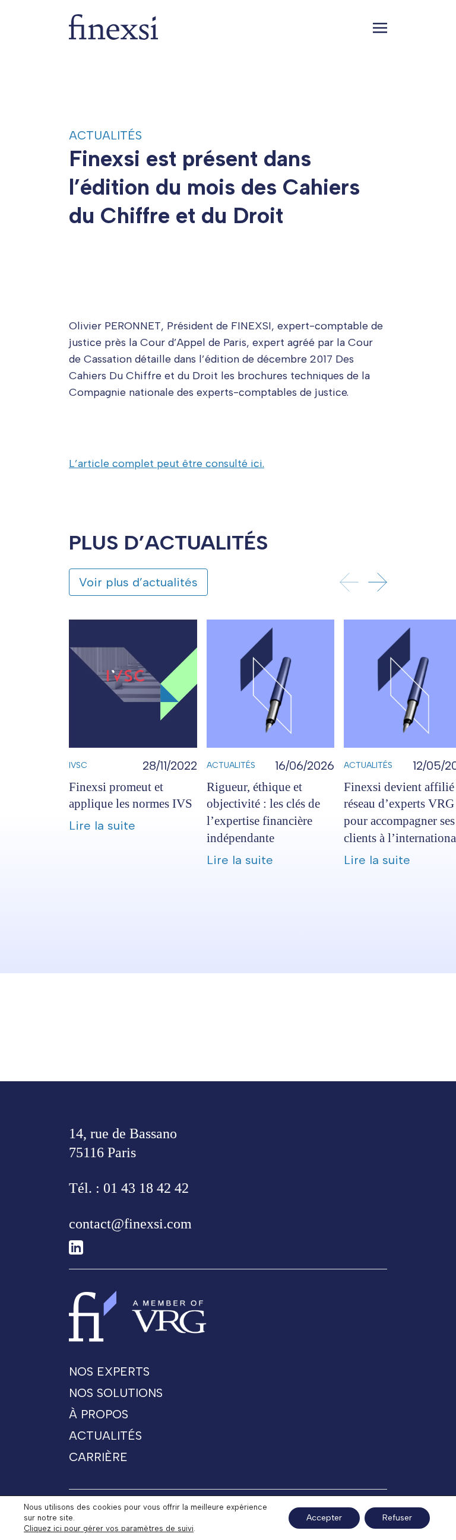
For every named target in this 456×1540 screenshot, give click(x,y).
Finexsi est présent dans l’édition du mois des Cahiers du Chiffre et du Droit (214, 186)
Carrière (98, 1457)
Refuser (397, 1518)
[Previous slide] (349, 582)
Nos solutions (116, 1393)
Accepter (324, 1518)
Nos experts (109, 1371)
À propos (98, 1414)
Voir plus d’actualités (138, 582)
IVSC (78, 765)
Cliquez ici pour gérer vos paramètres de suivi (109, 1528)
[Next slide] (377, 582)
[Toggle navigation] (380, 27)
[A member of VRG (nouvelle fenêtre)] (169, 1316)
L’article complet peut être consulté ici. (166, 463)
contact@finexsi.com (130, 1223)
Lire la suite (102, 825)
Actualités (105, 135)
